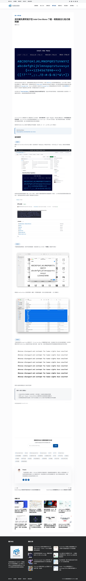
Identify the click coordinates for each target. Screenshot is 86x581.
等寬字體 (44, 458)
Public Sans (39, 84)
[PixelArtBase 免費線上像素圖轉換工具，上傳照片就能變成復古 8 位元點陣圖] (55, 548)
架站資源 (66, 5)
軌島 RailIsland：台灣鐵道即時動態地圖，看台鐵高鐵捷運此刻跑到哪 (35, 511)
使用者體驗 (18, 455)
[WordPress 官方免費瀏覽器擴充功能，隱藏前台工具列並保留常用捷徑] (21, 504)
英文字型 (57, 458)
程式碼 (29, 458)
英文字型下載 (64, 458)
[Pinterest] (73, 1)
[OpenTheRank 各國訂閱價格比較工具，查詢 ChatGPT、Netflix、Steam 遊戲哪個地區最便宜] (30, 548)
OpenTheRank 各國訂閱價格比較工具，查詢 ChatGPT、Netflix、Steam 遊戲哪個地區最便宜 (43, 548)
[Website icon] (26, 480)
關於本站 (10, 1)
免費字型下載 (33, 455)
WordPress (73, 578)
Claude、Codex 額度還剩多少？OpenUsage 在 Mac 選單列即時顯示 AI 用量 (68, 568)
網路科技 (60, 5)
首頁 (15, 15)
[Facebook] (69, 1)
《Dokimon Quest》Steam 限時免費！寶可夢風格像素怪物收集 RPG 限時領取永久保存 (43, 561)
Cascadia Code (24, 86)
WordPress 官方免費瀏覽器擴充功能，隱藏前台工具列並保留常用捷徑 (21, 511)
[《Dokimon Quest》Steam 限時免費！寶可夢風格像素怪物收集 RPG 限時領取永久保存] (30, 561)
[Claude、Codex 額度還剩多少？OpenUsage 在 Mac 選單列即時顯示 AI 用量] (55, 568)
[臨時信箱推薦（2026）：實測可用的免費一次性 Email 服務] (50, 504)
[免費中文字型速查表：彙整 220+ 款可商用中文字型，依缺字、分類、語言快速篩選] (21, 519)
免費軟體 (36, 5)
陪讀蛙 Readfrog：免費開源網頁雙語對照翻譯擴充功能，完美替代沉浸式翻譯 (50, 526)
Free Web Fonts (19, 453)
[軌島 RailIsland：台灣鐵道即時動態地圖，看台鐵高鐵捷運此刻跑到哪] (35, 504)
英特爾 (17, 461)
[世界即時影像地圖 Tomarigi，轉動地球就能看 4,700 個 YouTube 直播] (30, 555)
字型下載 (60, 455)
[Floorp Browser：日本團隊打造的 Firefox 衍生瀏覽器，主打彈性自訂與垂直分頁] (35, 519)
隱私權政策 (30, 1)
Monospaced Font (34, 453)
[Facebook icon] (23, 480)
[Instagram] (75, 1)
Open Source (43, 453)
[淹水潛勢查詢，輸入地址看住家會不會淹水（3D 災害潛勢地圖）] (55, 561)
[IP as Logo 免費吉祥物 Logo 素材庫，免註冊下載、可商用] (30, 568)
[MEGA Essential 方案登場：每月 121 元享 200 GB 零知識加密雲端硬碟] (65, 519)
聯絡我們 (19, 1)
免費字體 (40, 455)
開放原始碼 (24, 461)
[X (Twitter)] (71, 1)
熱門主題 (54, 5)
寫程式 (66, 455)
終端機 (50, 458)
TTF (55, 453)
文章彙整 (14, 1)
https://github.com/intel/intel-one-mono (26, 131)
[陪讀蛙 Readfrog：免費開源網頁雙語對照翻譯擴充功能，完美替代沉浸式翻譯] (50, 519)
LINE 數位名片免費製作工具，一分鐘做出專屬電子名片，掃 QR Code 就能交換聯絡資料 (68, 555)
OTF (50, 453)
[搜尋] (77, 5)
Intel (26, 453)
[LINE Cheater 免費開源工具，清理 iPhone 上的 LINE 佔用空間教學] (65, 504)
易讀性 (17, 458)
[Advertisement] (43, 37)
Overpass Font (45, 86)
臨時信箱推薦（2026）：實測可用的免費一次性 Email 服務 (50, 511)
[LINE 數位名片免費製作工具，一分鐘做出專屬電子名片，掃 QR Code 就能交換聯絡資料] (55, 555)
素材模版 (72, 5)
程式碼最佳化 (37, 458)
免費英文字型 (48, 455)
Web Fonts (61, 453)
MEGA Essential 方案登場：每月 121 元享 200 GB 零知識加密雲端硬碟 (64, 526)
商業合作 (24, 1)
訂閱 (56, 445)
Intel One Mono (24, 91)
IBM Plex (49, 82)
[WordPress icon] (28, 480)
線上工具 (42, 5)
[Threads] (77, 1)
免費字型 (66, 86)
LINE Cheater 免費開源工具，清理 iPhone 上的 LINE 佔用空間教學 (65, 511)
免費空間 (48, 5)
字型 (54, 455)
